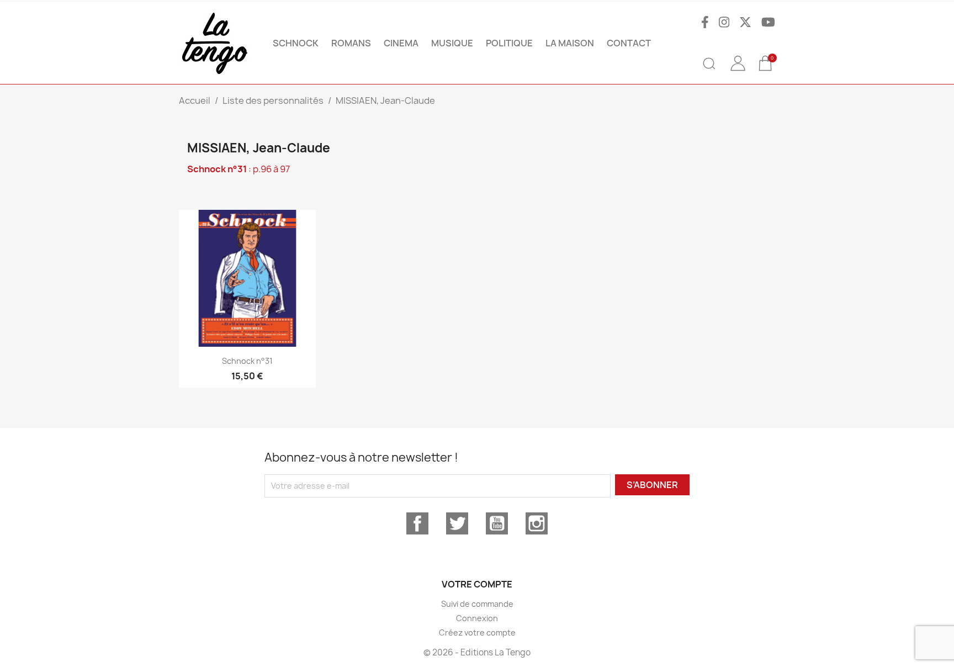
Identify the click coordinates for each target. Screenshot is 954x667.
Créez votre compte (477, 632)
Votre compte (477, 584)
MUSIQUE (452, 43)
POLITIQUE (509, 43)
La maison (569, 43)
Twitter (457, 523)
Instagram (537, 523)
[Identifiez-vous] (738, 71)
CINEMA (401, 43)
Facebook (417, 523)
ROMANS (351, 43)
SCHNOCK (296, 43)
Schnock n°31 (247, 361)
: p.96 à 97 (238, 169)
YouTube (497, 523)
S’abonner (652, 485)
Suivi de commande (477, 604)
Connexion (477, 618)
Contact (629, 43)
